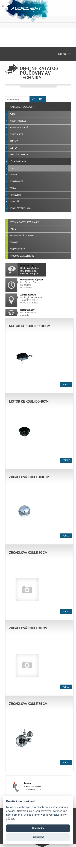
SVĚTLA (13, 147)
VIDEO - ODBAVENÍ (19, 127)
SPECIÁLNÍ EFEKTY (19, 154)
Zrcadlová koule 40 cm (28, 628)
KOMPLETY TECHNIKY (20, 208)
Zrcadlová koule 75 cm (28, 703)
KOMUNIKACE (16, 181)
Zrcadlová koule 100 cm (29, 477)
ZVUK (12, 114)
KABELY (13, 174)
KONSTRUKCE (16, 134)
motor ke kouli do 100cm (29, 326)
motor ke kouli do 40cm (29, 401)
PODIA (13, 188)
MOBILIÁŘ (14, 201)
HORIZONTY (15, 194)
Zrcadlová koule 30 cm (28, 552)
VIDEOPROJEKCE (18, 120)
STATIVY (14, 141)
